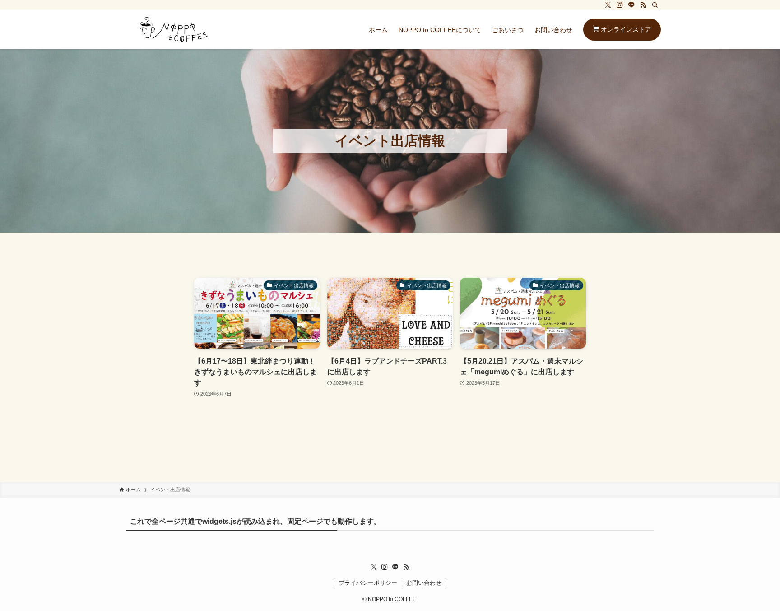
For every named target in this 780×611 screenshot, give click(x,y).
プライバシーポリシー (368, 582)
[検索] (655, 5)
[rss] (643, 5)
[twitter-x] (608, 5)
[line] (631, 5)
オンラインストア (625, 29)
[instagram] (620, 5)
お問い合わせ (423, 582)
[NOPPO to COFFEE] (174, 29)
